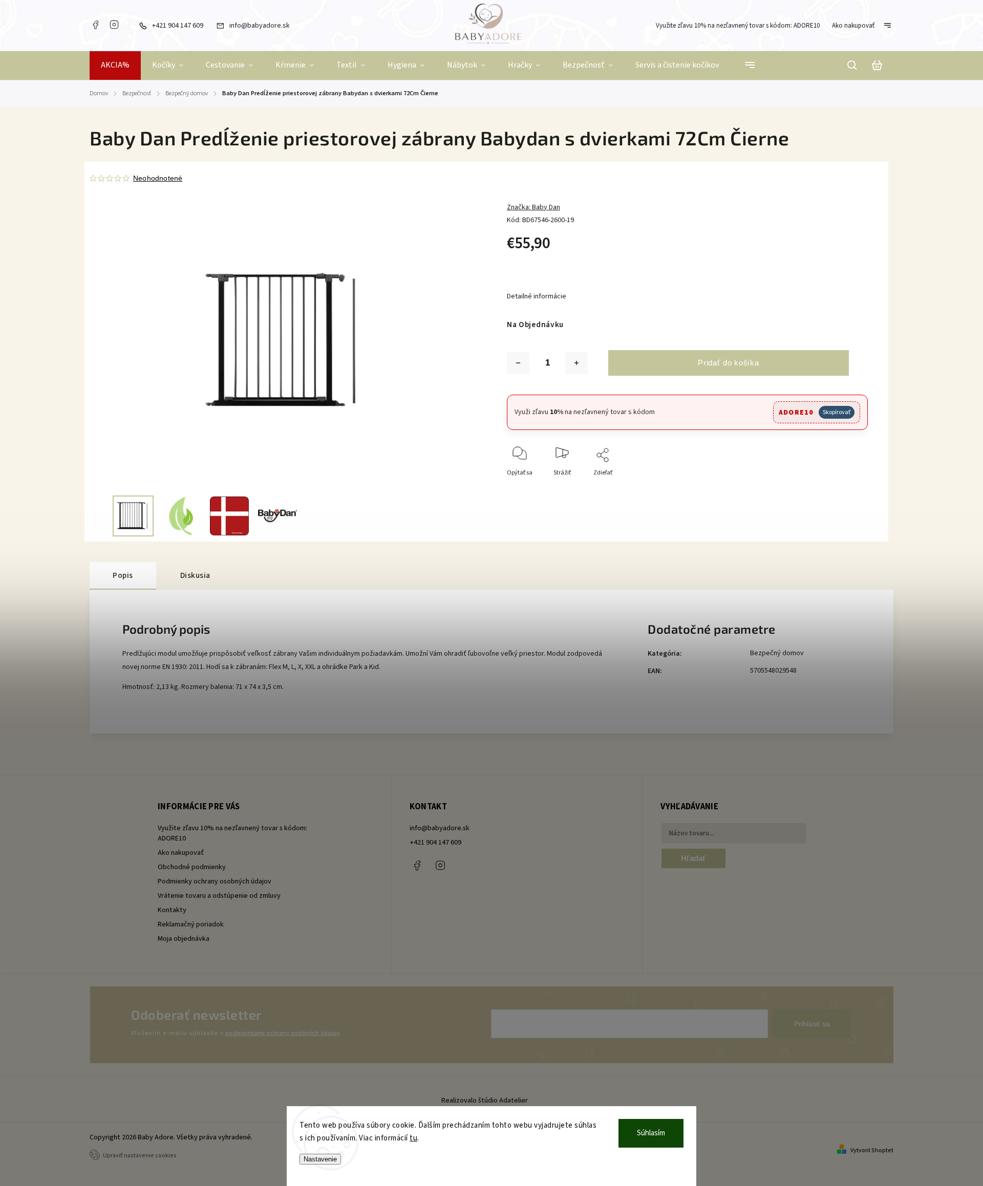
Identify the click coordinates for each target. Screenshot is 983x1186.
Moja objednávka (183, 939)
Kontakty (172, 910)
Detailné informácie (536, 296)
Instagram (114, 24)
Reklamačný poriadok (191, 924)
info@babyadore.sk (439, 828)
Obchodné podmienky (192, 867)
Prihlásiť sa (812, 1024)
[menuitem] (115, 65)
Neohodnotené (157, 178)
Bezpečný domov (777, 653)
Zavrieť (834, 486)
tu (413, 1138)
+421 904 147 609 (435, 842)
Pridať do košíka (728, 362)
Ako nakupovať (853, 25)
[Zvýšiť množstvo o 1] (576, 363)
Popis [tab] (123, 575)
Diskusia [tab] (195, 575)
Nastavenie (320, 1159)
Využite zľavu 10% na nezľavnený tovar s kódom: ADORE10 (738, 25)
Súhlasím (651, 1133)
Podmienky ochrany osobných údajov (214, 881)
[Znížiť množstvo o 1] (518, 363)
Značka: (533, 207)
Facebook (95, 24)
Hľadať (693, 858)
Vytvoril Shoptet (871, 1150)
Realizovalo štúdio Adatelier (485, 1100)
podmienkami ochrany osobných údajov (282, 1033)
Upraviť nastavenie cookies (140, 1155)
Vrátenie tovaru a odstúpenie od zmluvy (219, 896)
